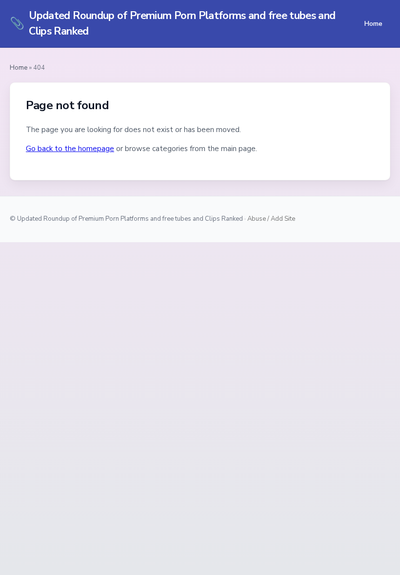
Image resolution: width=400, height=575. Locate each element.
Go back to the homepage (70, 148)
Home (373, 23)
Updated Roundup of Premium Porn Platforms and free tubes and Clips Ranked (172, 23)
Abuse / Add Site (271, 218)
